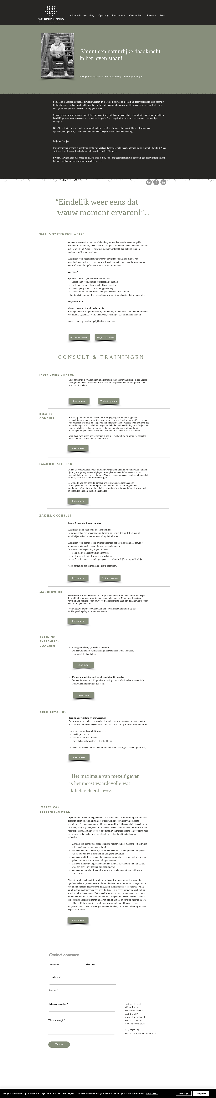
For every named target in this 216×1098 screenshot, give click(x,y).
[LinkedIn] (163, 182)
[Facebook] (156, 182)
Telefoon (52, 990)
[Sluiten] (212, 1093)
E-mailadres (55, 977)
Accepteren (201, 1093)
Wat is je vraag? (56, 1020)
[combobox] (82, 1008)
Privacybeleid (152, 1093)
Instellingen (184, 1093)
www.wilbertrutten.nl (135, 1023)
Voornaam (54, 965)
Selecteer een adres (57, 1004)
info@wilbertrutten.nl (135, 1017)
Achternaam (90, 965)
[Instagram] (149, 182)
